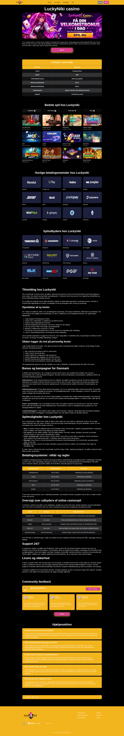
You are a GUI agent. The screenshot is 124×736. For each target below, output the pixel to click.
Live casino (51, 110)
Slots (91, 110)
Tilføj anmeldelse (93, 589)
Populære (30, 110)
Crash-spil (71, 110)
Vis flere (62, 614)
